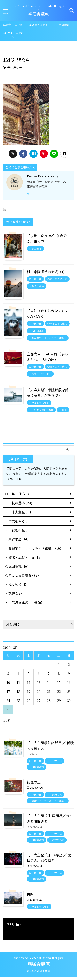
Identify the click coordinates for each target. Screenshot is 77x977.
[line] (54, 154)
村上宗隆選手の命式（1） (47, 271)
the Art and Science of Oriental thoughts (38, 958)
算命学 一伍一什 (12, 25)
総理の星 (34, 782)
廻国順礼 (64, 25)
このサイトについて (12, 35)
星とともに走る (38, 25)
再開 (30, 893)
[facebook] (23, 154)
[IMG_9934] (33, 154)
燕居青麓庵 (38, 14)
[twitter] (13, 154)
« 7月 (7, 720)
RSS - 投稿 (13, 933)
